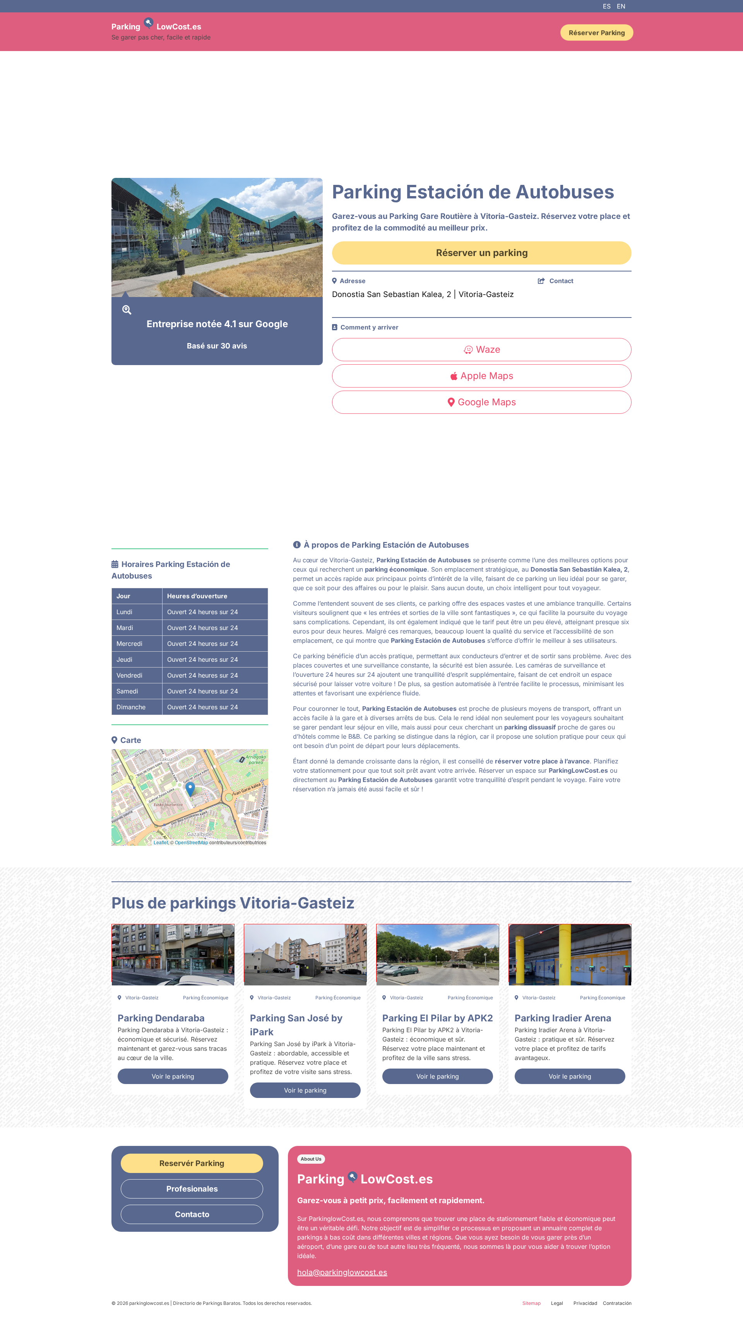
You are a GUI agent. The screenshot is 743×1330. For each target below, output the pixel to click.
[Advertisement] (343, 114)
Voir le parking (173, 1076)
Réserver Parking (597, 32)
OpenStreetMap (191, 842)
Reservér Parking (191, 1163)
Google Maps (487, 402)
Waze (488, 349)
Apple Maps (487, 375)
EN (621, 6)
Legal (557, 1303)
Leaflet (161, 842)
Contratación (617, 1303)
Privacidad (585, 1303)
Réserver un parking (482, 252)
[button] (190, 789)
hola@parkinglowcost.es (342, 1272)
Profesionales (192, 1188)
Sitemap (531, 1303)
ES (607, 6)
